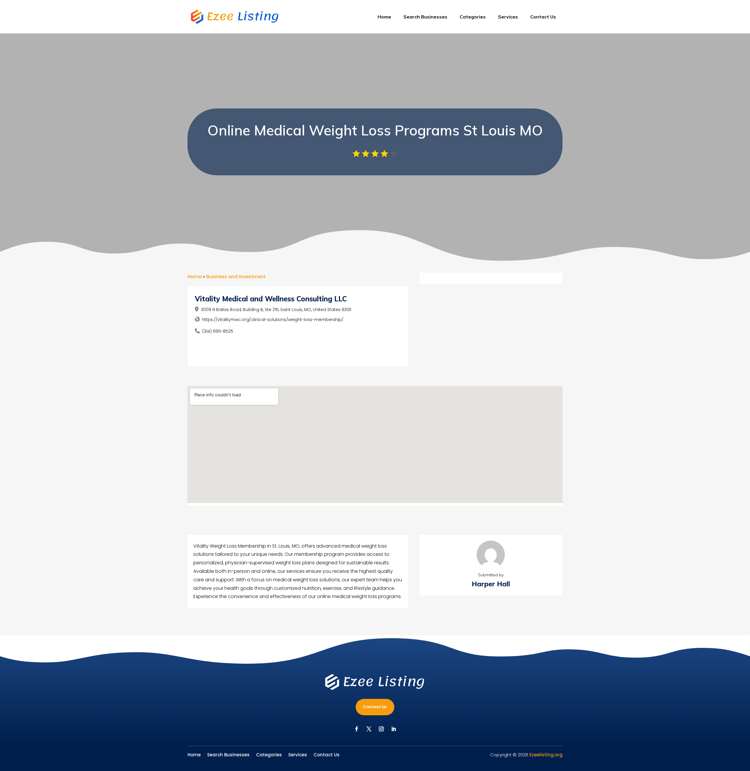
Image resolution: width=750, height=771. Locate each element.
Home (384, 17)
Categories (473, 17)
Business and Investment (236, 276)
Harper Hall (491, 584)
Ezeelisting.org (545, 755)
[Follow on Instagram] (381, 729)
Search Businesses (425, 17)
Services (508, 17)
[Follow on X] (369, 729)
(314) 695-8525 (217, 331)
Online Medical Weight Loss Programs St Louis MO (375, 130)
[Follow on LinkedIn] (393, 729)
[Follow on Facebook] (357, 729)
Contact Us (543, 17)
